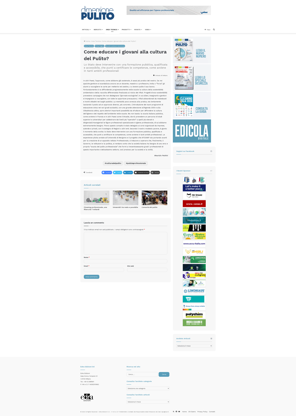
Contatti (212, 412)
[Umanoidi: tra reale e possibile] (125, 198)
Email (86, 266)
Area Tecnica (96, 41)
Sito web (130, 266)
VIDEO (147, 29)
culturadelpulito (113, 163)
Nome (87, 257)
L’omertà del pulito (149, 207)
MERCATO (97, 29)
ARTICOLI (85, 29)
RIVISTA (137, 29)
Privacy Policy (202, 412)
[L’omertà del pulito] (154, 198)
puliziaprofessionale (136, 163)
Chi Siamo (192, 412)
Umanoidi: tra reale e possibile (125, 207)
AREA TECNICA (111, 29)
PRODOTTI (126, 29)
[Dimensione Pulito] (97, 13)
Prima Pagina (99, 46)
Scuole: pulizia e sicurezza (115, 46)
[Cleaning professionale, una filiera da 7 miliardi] (96, 198)
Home (87, 41)
